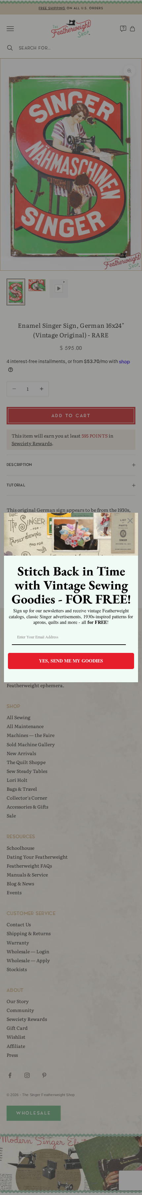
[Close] (130, 521)
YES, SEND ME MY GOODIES (71, 660)
